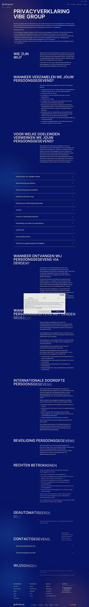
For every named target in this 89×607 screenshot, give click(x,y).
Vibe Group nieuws (33, 588)
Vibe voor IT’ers (49, 593)
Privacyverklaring (33, 604)
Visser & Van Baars (17, 588)
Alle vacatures (48, 591)
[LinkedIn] (70, 604)
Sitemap (56, 604)
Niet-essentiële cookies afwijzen (44, 311)
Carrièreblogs (32, 591)
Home (68, 4)
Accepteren (58, 311)
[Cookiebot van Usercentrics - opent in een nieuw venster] (60, 295)
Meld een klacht (51, 604)
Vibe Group (16, 586)
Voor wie (73, 4)
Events (31, 593)
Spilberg (15, 591)
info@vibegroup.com (67, 592)
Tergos (15, 595)
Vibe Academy (16, 598)
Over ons (85, 4)
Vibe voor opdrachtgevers (51, 595)
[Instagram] (72, 604)
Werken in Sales (49, 588)
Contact (82, 1)
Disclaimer (46, 604)
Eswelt (15, 593)
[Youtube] (74, 604)
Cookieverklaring (40, 604)
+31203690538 (67, 590)
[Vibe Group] (7, 4)
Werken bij (79, 4)
